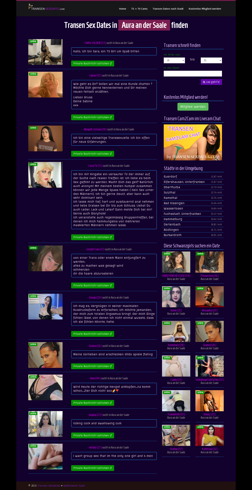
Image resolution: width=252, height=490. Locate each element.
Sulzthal (193, 192)
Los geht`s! (212, 82)
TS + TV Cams (139, 8)
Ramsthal (193, 198)
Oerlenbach (193, 224)
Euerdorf (193, 176)
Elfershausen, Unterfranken (193, 182)
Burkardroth (193, 235)
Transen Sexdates (48, 485)
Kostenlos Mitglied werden (205, 8)
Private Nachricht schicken (91, 63)
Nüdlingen (193, 229)
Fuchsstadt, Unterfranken (193, 213)
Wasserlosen (193, 208)
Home (122, 8)
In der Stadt (171, 67)
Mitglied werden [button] (193, 107)
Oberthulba (193, 187)
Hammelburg (193, 219)
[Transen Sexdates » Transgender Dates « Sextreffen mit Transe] (46, 8)
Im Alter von (172, 54)
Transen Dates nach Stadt (168, 8)
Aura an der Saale (124, 43)
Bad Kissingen (193, 203)
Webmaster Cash (74, 485)
